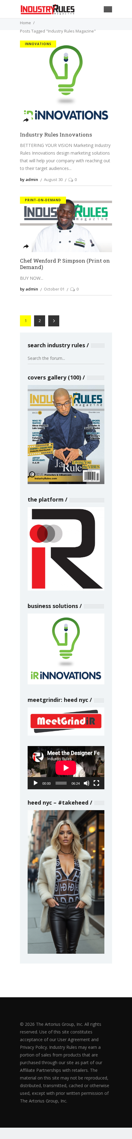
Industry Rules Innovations (56, 135)
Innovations (38, 44)
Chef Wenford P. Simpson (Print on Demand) (65, 264)
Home (25, 22)
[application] (66, 767)
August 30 (53, 179)
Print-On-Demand (43, 200)
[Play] (36, 783)
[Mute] (86, 783)
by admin (29, 179)
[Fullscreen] (96, 783)
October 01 (54, 289)
